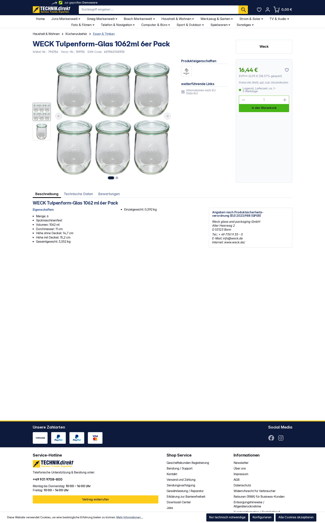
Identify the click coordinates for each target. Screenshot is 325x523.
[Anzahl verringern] (243, 100)
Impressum (241, 474)
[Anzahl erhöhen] (285, 100)
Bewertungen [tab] (109, 194)
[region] (103, 121)
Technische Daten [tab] (78, 194)
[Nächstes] (167, 116)
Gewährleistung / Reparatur (185, 491)
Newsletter (241, 463)
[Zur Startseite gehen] (51, 9)
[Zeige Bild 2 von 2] (116, 178)
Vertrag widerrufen (95, 499)
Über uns (240, 468)
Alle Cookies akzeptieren (296, 517)
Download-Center (179, 502)
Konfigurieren (262, 517)
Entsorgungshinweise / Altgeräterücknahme (249, 504)
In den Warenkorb (264, 108)
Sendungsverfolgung (181, 485)
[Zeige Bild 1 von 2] (111, 178)
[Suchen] (243, 9)
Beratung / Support (179, 468)
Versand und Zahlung (181, 479)
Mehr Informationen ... (129, 517)
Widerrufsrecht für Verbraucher (255, 491)
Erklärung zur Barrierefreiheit (186, 496)
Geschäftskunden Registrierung (188, 463)
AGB (237, 479)
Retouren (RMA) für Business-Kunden (259, 496)
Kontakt (172, 474)
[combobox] (158, 9)
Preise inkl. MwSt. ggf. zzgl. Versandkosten (263, 82)
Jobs (170, 508)
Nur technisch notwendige (227, 517)
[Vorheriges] (58, 116)
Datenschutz (242, 485)
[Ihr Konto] (267, 9)
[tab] (47, 194)
